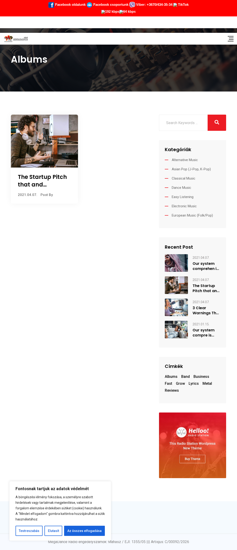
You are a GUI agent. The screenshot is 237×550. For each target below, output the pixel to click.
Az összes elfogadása (84, 531)
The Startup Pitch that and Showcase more (42, 184)
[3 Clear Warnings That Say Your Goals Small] (176, 307)
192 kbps (112, 11)
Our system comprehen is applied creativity (205, 266)
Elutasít (53, 531)
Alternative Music (185, 160)
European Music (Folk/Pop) (192, 215)
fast (168, 383)
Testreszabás (29, 531)
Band (185, 376)
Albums (171, 376)
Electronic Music (184, 206)
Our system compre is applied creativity (204, 333)
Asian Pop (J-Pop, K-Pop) (191, 169)
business (201, 376)
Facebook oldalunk (70, 4)
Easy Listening (182, 197)
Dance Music (181, 188)
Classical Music (183, 178)
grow (180, 383)
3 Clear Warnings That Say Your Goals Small (206, 311)
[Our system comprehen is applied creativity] (176, 263)
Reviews (172, 390)
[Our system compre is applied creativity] (176, 329)
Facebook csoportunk (110, 4)
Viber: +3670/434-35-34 (153, 4)
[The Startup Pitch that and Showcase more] (176, 285)
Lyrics (194, 383)
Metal (207, 383)
